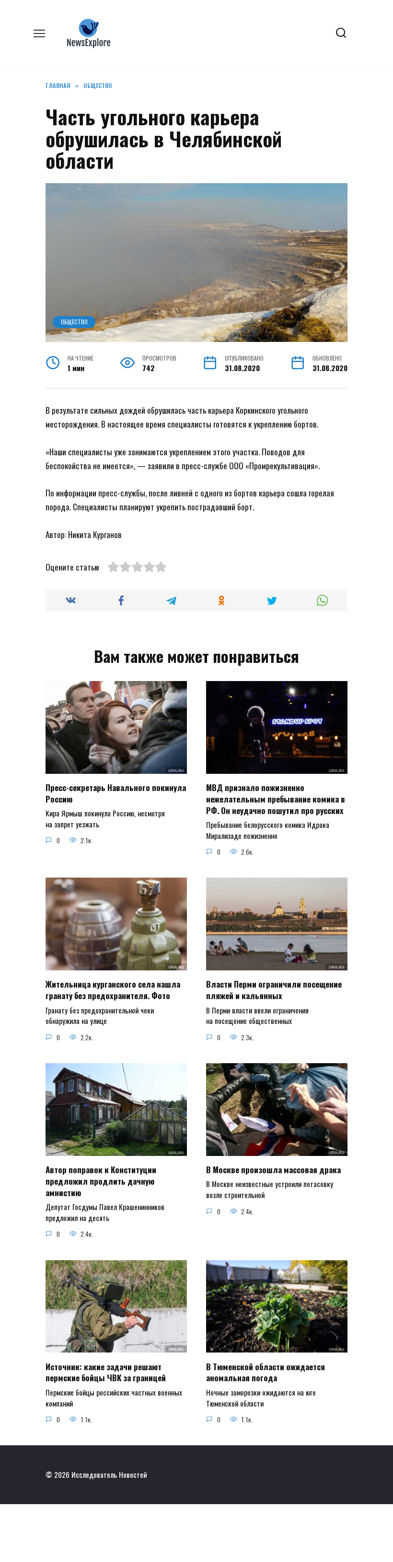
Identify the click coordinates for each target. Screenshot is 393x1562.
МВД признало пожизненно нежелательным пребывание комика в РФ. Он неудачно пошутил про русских (275, 798)
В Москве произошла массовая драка (273, 1170)
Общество (74, 322)
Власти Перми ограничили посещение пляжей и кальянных (274, 989)
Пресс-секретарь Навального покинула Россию (116, 793)
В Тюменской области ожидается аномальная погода (265, 1372)
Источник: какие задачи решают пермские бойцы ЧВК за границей (106, 1372)
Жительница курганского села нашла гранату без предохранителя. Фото (113, 989)
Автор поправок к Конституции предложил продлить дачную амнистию (101, 1181)
